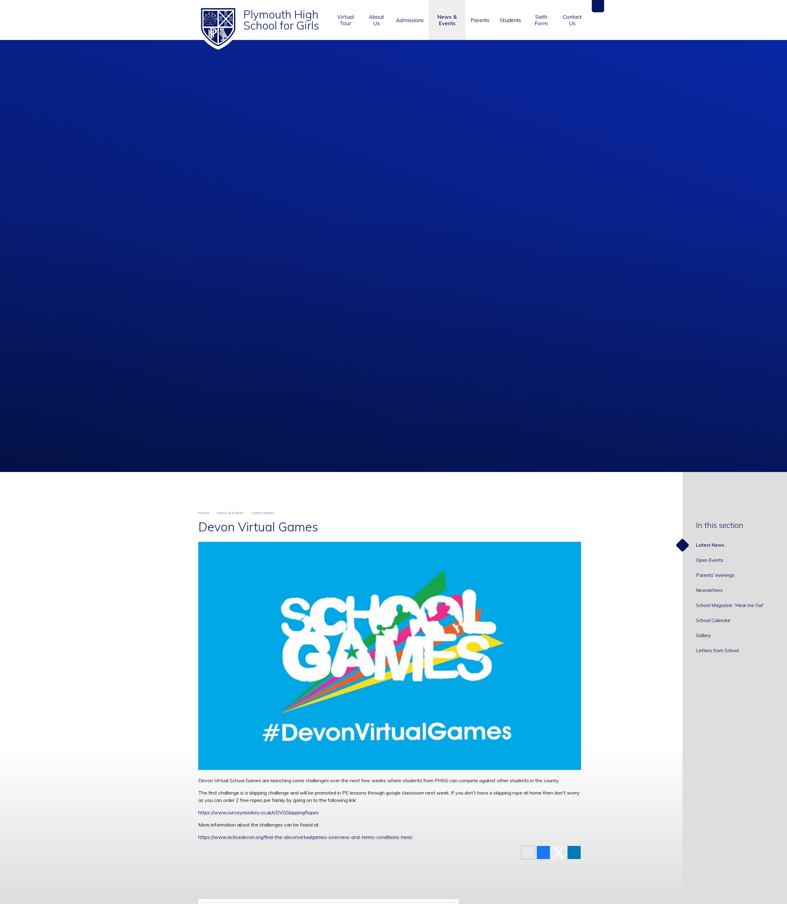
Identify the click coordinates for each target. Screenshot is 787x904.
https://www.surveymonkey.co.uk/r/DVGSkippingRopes (258, 812)
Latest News (262, 512)
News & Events (230, 512)
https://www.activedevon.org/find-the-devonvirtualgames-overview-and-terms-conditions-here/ (305, 837)
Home (203, 512)
